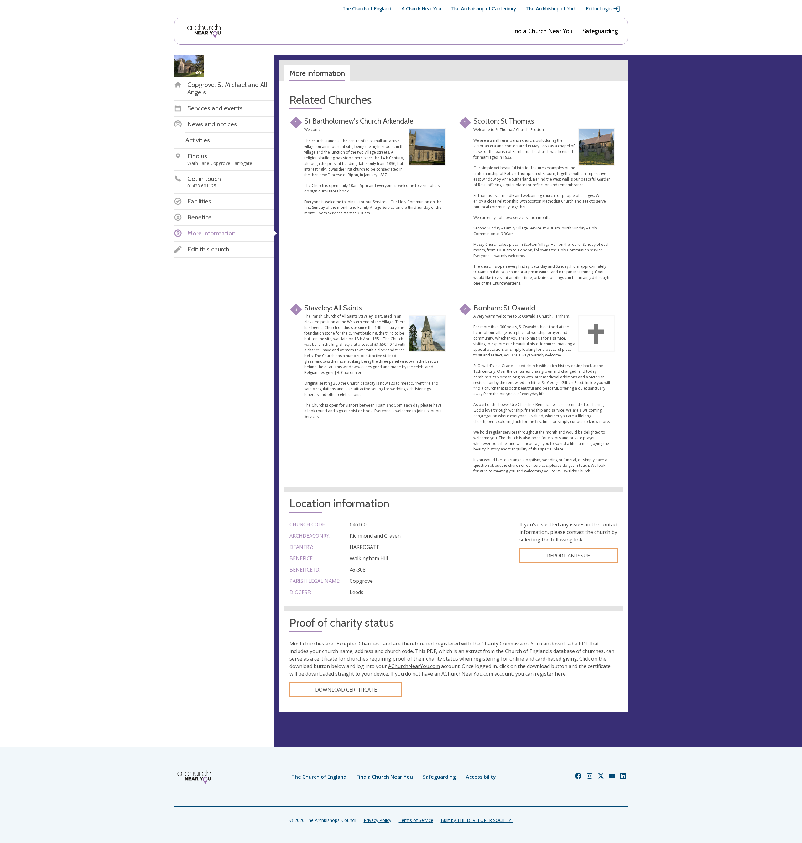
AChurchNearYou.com (414, 666)
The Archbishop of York (551, 9)
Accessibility (481, 776)
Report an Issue (568, 555)
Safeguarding (600, 31)
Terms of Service (416, 820)
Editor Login (599, 9)
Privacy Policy (377, 820)
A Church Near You (421, 9)
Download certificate (346, 689)
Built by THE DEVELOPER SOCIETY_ (477, 820)
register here (550, 673)
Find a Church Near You (541, 31)
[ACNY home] (204, 31)
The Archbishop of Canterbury (483, 9)
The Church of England (366, 9)
